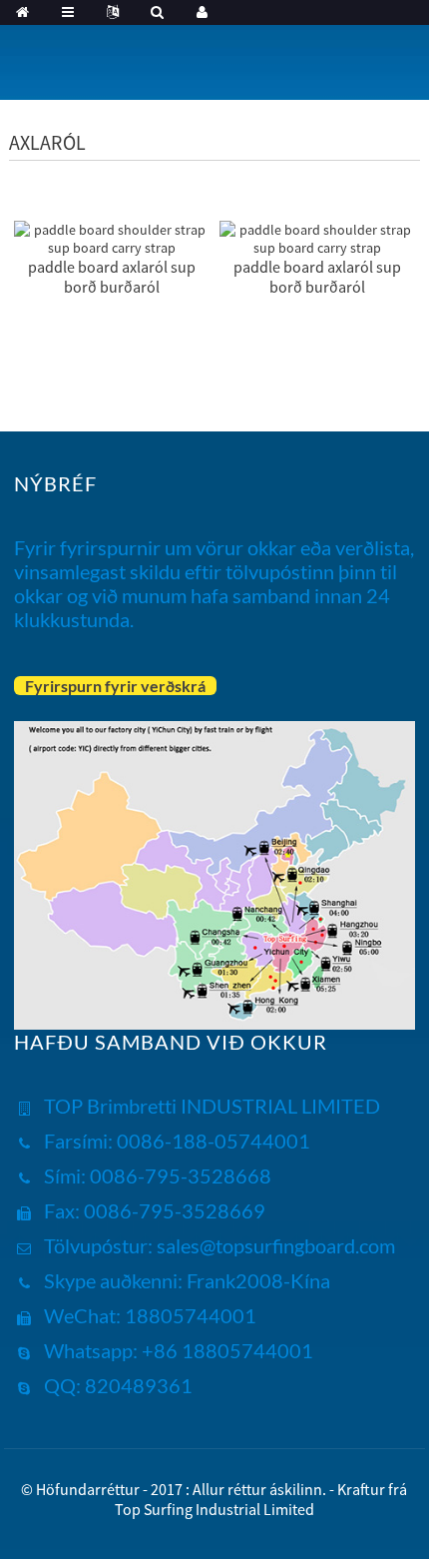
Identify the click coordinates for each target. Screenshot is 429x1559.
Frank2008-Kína (256, 1280)
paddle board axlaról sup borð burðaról (112, 277)
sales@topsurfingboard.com (276, 1245)
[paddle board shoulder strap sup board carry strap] (112, 237)
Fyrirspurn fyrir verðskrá (115, 685)
